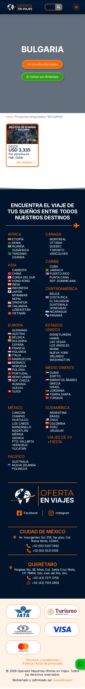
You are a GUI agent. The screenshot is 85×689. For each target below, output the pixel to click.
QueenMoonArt (63, 680)
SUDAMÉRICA (57, 407)
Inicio (9, 116)
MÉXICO (15, 407)
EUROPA (15, 325)
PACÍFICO (16, 456)
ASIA (12, 265)
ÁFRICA (14, 234)
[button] (76, 7)
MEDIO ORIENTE (59, 367)
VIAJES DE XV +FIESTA (59, 439)
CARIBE (52, 261)
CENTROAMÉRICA (61, 288)
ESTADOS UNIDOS (53, 327)
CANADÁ (53, 234)
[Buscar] (58, 7)
